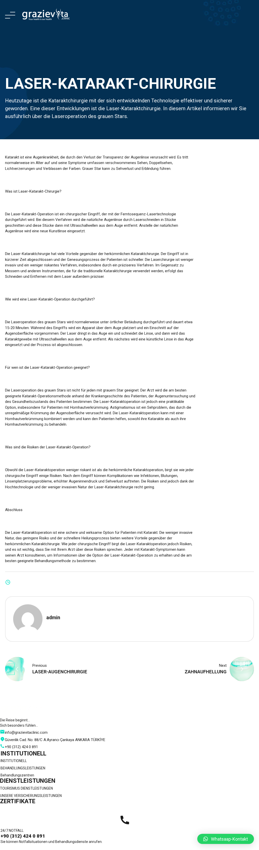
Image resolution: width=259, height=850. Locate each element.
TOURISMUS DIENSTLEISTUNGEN (26, 788)
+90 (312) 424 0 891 (23, 836)
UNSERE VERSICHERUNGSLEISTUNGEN (31, 796)
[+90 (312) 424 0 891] (125, 820)
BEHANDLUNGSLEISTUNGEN (23, 768)
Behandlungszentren (17, 775)
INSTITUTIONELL (14, 761)
